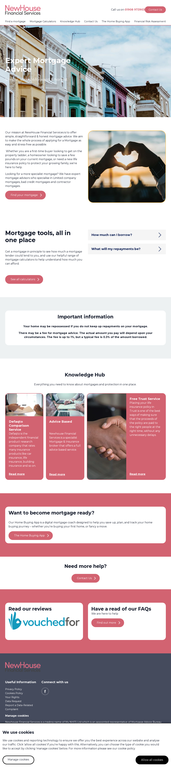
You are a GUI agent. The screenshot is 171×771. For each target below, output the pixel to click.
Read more (17, 474)
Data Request (13, 701)
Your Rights (12, 697)
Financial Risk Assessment (150, 21)
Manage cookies (17, 715)
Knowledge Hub (70, 21)
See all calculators (23, 279)
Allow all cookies (152, 759)
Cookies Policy (14, 693)
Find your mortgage (24, 195)
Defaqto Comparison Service (19, 426)
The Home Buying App (116, 21)
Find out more (106, 622)
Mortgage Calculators (43, 21)
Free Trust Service (145, 399)
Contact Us (91, 21)
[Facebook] (45, 691)
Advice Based (60, 421)
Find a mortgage (15, 21)
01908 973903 (135, 9)
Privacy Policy (13, 689)
